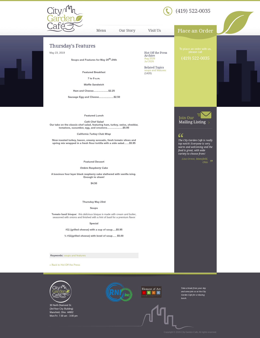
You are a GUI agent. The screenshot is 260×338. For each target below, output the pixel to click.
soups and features (75, 255)
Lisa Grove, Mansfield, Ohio (195, 160)
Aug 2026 (149, 58)
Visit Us (154, 30)
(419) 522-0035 (193, 10)
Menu (101, 30)
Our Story (127, 30)
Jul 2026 (149, 61)
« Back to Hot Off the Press (65, 264)
